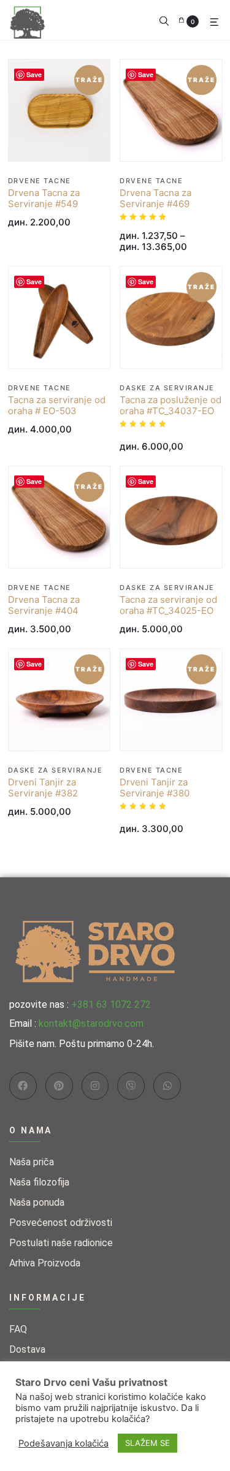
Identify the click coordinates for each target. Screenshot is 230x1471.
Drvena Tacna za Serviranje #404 (44, 605)
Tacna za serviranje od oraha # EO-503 (56, 406)
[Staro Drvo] (27, 18)
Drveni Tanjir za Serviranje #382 (43, 788)
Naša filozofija (39, 1182)
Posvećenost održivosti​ (60, 1222)
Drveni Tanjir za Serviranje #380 (155, 788)
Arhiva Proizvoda (44, 1263)
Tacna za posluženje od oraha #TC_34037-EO (170, 406)
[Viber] (131, 1086)
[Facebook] (23, 1086)
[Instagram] (95, 1086)
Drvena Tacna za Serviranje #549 (44, 198)
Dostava (27, 1349)
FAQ (18, 1329)
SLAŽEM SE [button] (147, 1443)
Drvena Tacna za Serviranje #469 (155, 198)
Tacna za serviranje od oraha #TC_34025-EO (168, 605)
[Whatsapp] (167, 1086)
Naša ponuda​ (36, 1202)
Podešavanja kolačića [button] (63, 1443)
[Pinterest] (59, 1086)
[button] (164, 19)
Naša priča (31, 1162)
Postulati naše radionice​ (61, 1243)
